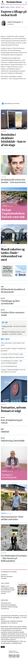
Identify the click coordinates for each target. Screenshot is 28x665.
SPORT (2, 287)
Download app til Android (6, 593)
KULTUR (3, 298)
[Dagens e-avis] (22, 589)
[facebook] (2, 647)
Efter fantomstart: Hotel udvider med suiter (12, 344)
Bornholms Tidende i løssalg (9, 607)
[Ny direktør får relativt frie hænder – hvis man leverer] (14, 165)
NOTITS (2, 7)
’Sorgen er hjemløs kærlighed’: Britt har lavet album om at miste (13, 371)
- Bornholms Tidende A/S (14, 327)
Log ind (2, 3)
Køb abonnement (6, 603)
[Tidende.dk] (14, 2)
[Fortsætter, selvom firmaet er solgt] (14, 389)
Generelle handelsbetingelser (9, 641)
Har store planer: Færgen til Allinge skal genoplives (13, 349)
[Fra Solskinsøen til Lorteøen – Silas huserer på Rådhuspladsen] (14, 538)
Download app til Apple (8, 590)
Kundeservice (5, 609)
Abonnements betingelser (8, 605)
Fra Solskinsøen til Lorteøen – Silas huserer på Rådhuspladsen (11, 362)
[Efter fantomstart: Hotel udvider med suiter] (14, 497)
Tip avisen (4, 578)
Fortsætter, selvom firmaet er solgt (12, 354)
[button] (26, 2)
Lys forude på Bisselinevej (9, 366)
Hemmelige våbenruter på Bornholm (12, 357)
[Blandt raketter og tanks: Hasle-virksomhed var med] (14, 234)
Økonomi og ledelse (6, 577)
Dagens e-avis (5, 586)
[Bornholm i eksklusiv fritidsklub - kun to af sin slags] (14, 119)
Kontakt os (4, 575)
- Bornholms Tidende (13, 333)
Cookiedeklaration (16, 643)
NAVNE (2, 429)
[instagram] (4, 647)
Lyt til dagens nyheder (7, 588)
